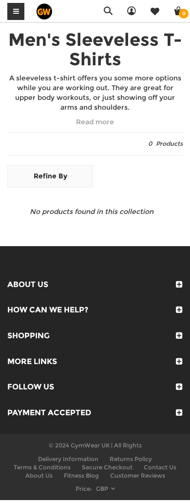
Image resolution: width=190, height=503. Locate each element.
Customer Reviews (137, 475)
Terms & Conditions (42, 467)
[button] (95, 122)
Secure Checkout (107, 467)
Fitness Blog (81, 475)
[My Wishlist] (155, 11)
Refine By (50, 176)
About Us (39, 475)
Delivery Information (68, 459)
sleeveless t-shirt (46, 78)
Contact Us (160, 467)
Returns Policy (131, 459)
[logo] (44, 10)
